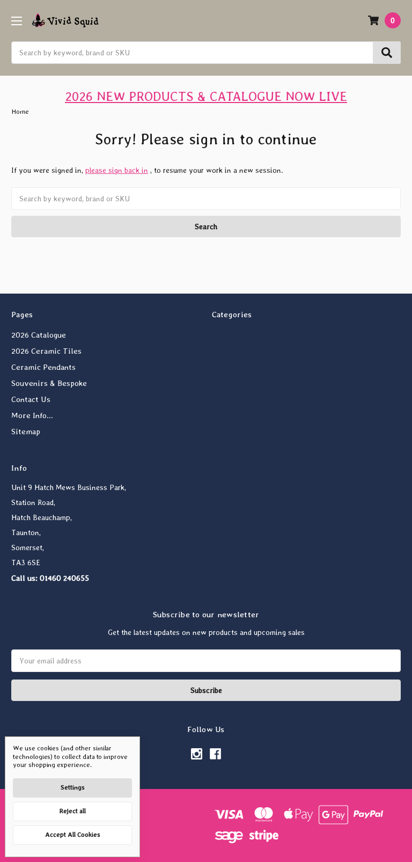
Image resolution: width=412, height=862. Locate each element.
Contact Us (30, 399)
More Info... (32, 415)
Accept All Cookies (72, 834)
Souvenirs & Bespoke (49, 383)
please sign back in (116, 170)
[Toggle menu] (16, 20)
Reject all (73, 811)
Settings (73, 787)
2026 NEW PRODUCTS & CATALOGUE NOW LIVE (206, 96)
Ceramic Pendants (43, 367)
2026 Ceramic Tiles (46, 351)
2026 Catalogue (38, 335)
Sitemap (25, 431)
